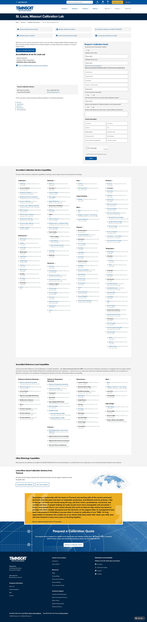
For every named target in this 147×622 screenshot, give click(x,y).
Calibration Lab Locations (34, 22)
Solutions (74, 9)
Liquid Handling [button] (81, 196)
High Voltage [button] (110, 404)
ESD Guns (51, 210)
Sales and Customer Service (59, 597)
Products (85, 9)
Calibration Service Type (91, 52)
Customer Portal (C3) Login (59, 594)
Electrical (19, 106)
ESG (10, 592)
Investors (117, 8)
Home (17, 22)
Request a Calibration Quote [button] (73, 545)
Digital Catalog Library (58, 603)
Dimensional (20, 108)
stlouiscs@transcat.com (53, 92)
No (94, 95)
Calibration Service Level (91, 59)
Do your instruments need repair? (93, 92)
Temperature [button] (110, 248)
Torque (18, 110)
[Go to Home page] (25, 8)
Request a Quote (117, 2)
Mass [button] (78, 207)
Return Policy (55, 600)
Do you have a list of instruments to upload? (95, 47)
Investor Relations (14, 589)
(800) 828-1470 (13, 575)
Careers (11, 595)
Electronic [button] (50, 263)
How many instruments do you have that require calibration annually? (102, 97)
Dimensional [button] (22, 236)
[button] (128, 2)
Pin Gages (23, 278)
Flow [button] (78, 180)
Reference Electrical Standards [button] (28, 379)
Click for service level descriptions (93, 65)
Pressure (19, 102)
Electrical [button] (50, 180)
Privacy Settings (56, 582)
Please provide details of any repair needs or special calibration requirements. (104, 109)
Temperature (20, 104)
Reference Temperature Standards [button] (55, 380)
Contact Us (128, 8)
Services (64, 9)
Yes (88, 50)
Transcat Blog (55, 576)
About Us (107, 8)
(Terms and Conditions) (34, 613)
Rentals (95, 9)
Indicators (22, 265)
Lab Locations (55, 564)
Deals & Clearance (57, 606)
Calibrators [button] (22, 180)
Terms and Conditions (58, 579)
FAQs (53, 573)
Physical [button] (79, 227)
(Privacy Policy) (63, 613)
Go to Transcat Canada (58, 585)
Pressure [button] (109, 180)
